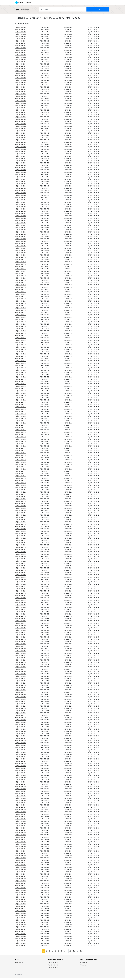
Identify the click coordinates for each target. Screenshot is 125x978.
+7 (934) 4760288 (20, 690)
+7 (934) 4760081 (20, 214)
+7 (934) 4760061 (20, 167)
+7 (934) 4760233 (20, 563)
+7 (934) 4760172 (20, 423)
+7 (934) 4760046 (20, 133)
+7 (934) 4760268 (20, 644)
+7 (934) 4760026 (20, 87)
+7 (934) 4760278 (20, 667)
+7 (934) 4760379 (20, 899)
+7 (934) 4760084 (20, 220)
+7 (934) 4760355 (20, 844)
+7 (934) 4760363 (20, 862)
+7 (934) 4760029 (20, 94)
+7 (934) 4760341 (20, 812)
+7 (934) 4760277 (20, 665)
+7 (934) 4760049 (20, 140)
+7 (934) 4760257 (20, 619)
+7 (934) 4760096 (20, 248)
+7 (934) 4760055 (20, 154)
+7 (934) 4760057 (20, 158)
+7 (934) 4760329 (20, 784)
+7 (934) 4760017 (20, 66)
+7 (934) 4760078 (20, 207)
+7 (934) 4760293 (20, 701)
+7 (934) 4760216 (20, 524)
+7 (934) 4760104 (20, 266)
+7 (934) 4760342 (20, 814)
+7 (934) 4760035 (20, 108)
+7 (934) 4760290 (20, 694)
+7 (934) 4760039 (20, 117)
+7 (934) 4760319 (20, 761)
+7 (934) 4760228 (20, 552)
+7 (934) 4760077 (20, 204)
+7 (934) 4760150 (20, 372)
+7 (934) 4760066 (20, 179)
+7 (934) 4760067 (20, 181)
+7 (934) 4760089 (20, 232)
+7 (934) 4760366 (20, 869)
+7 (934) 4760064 (20, 174)
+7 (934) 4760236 (20, 570)
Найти (97, 9)
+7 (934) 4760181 (20, 444)
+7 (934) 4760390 (20, 925)
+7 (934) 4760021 (20, 75)
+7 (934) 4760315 (20, 752)
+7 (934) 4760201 (20, 490)
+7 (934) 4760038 (20, 115)
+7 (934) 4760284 (20, 681)
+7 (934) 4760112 (20, 285)
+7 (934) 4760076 (20, 202)
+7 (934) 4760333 (20, 793)
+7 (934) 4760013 (20, 57)
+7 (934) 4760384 (20, 911)
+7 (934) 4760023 (20, 80)
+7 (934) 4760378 (20, 897)
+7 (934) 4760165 (20, 407)
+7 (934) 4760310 (20, 740)
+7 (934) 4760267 (20, 642)
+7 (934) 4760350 (20, 833)
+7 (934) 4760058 (20, 161)
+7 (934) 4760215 (20, 522)
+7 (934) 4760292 (20, 699)
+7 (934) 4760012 (20, 55)
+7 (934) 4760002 (20, 32)
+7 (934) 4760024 (20, 82)
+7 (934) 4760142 (20, 354)
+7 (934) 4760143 (20, 356)
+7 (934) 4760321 (20, 766)
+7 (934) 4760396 (20, 938)
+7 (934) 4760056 (20, 156)
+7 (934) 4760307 (20, 734)
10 (70, 951)
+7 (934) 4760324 (20, 773)
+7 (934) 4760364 (20, 865)
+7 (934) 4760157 (20, 388)
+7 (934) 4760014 (20, 59)
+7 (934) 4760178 (20, 437)
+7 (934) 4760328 (20, 782)
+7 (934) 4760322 (20, 768)
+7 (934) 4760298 (20, 713)
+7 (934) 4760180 (20, 441)
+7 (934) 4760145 (20, 361)
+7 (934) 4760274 (20, 658)
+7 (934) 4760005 (20, 39)
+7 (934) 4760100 (20, 257)
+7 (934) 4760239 (20, 577)
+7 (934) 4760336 (20, 800)
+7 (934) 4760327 (20, 780)
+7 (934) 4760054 (20, 151)
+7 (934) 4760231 (20, 559)
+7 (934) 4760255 (20, 614)
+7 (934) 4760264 (20, 635)
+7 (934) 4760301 (20, 720)
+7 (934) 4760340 (20, 810)
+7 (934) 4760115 (20, 292)
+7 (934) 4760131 (20, 329)
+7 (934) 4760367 (20, 872)
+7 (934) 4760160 (20, 395)
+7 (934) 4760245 (20, 591)
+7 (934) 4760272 (20, 653)
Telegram (83, 965)
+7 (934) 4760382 (20, 906)
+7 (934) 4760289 (20, 692)
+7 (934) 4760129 (20, 324)
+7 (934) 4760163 (20, 402)
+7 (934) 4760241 (20, 582)
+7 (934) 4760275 (20, 660)
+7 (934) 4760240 (20, 579)
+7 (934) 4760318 (20, 759)
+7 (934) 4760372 (20, 883)
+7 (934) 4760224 (20, 543)
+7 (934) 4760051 (20, 144)
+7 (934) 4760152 (20, 377)
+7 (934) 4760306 (20, 731)
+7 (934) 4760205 (20, 499)
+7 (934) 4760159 (20, 393)
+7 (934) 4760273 (20, 655)
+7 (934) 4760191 (20, 467)
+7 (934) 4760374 (20, 888)
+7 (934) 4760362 (20, 860)
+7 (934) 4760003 (20, 34)
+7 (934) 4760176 (20, 432)
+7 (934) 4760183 (20, 448)
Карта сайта (19, 962)
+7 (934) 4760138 (20, 345)
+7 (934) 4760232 (20, 561)
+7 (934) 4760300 (20, 717)
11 (74, 951)
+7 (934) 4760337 (20, 803)
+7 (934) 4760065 (20, 177)
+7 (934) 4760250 (20, 602)
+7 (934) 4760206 (20, 501)
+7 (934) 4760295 (20, 706)
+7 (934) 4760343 (20, 816)
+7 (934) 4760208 (20, 506)
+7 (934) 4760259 (20, 623)
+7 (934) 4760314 (20, 750)
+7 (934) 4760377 (20, 895)
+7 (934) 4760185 (20, 453)
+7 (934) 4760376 (20, 892)
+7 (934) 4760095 (20, 246)
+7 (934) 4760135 (20, 338)
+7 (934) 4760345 (20, 821)
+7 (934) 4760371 (20, 881)
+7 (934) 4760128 (20, 322)
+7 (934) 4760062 (20, 170)
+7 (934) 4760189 (20, 462)
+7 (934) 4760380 (20, 902)
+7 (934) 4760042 (20, 124)
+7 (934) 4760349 (20, 830)
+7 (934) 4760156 (20, 386)
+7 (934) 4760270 (20, 648)
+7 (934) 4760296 (20, 708)
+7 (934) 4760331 (20, 789)
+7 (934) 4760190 (20, 464)
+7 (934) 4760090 (20, 234)
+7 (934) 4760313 (20, 747)
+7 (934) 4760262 (20, 630)
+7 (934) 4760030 (20, 96)
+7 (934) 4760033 (20, 103)
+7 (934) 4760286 (20, 685)
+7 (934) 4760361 (20, 858)
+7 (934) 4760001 (20, 29)
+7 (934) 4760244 (20, 589)
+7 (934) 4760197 (20, 480)
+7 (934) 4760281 (20, 674)
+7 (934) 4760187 (20, 457)
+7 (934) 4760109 (20, 278)
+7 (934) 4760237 (20, 573)
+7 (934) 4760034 (20, 105)
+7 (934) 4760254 (20, 612)
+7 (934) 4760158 (20, 391)
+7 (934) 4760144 (20, 358)
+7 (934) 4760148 (20, 368)
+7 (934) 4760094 (20, 243)
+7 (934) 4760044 (20, 128)
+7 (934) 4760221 (20, 536)
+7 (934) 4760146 (20, 363)
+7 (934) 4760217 (20, 526)
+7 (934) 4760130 (20, 326)
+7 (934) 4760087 (20, 227)
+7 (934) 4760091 (20, 237)
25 (81, 951)
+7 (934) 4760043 (20, 126)
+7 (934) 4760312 (20, 745)
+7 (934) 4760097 (20, 250)
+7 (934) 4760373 (20, 885)
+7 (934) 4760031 (20, 98)
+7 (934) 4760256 (20, 616)
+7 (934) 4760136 (20, 340)
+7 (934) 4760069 (20, 186)
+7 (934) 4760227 (20, 549)
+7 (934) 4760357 (20, 849)
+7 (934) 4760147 (20, 365)
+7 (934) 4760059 (20, 163)
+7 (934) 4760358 (20, 851)
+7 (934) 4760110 (20, 280)
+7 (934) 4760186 (20, 455)
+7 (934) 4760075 (20, 200)
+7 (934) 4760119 (20, 301)
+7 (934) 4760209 (20, 508)
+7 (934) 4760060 (20, 165)
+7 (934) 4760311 (20, 743)
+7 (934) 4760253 (20, 609)
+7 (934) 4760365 (20, 867)
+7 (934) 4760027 (20, 89)
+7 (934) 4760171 (20, 421)
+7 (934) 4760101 (20, 260)
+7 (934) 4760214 (20, 520)
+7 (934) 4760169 (20, 416)
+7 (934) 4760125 (20, 315)
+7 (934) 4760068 (20, 184)
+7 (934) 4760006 (20, 41)
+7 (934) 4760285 (20, 683)
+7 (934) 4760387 (20, 918)
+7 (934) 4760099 (20, 255)
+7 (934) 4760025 (20, 85)
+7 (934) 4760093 (20, 241)
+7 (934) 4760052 (20, 147)
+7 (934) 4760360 (20, 856)
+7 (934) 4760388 (20, 920)
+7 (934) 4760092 (20, 239)
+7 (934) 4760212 (20, 515)
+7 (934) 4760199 (20, 485)
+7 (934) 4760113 (20, 287)
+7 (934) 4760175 (20, 430)
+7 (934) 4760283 (20, 678)
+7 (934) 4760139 (20, 347)
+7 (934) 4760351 (20, 835)
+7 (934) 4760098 (20, 253)
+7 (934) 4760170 (20, 418)
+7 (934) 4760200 (20, 487)
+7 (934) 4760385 (20, 913)
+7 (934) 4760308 (20, 736)
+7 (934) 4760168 (20, 414)
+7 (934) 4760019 (20, 71)
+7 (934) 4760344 (20, 819)
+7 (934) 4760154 (20, 382)
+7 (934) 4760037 (20, 112)
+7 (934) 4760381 (20, 904)
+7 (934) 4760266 (20, 639)
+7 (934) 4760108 (20, 276)
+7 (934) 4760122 (20, 308)
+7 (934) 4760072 (20, 193)
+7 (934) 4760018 (20, 69)
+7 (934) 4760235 (20, 568)
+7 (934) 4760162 (20, 400)
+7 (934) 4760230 (20, 556)
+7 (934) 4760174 (20, 428)
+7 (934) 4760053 (20, 149)
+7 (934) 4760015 (20, 62)
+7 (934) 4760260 (20, 625)
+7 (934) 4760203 (20, 494)
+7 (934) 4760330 (20, 787)
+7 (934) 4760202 (20, 492)
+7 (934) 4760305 (20, 729)
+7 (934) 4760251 (20, 605)
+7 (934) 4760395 (20, 936)
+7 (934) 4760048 (20, 138)
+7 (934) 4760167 (20, 411)
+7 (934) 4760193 (20, 471)
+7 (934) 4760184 (20, 451)
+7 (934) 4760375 (20, 890)
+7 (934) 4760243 (20, 586)
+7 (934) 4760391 (20, 927)
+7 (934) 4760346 (20, 823)
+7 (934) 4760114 (20, 289)
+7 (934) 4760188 (20, 460)
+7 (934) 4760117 (20, 296)
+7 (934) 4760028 (20, 92)
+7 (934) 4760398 (20, 943)
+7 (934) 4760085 (20, 223)
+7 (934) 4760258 (20, 621)
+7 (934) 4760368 (20, 874)
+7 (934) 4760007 (20, 43)
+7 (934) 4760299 (20, 715)
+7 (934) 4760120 (20, 303)
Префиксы (28, 2)
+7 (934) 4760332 (20, 791)
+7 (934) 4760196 (20, 478)
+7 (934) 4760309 (20, 738)
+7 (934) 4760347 (20, 826)
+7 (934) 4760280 (20, 671)
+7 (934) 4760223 (20, 540)
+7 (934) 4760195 (20, 476)
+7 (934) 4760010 (20, 50)
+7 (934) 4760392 (20, 929)
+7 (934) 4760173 (20, 425)
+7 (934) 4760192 (20, 469)
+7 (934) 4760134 (20, 335)
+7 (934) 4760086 (20, 225)
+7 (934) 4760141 (20, 352)
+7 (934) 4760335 (20, 798)
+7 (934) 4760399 (20, 945)
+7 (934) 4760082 (20, 216)
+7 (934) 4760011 (20, 52)
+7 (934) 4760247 (20, 596)
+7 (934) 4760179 (20, 439)
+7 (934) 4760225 (20, 545)
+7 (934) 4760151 (20, 375)
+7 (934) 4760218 (20, 529)
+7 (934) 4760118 (20, 299)
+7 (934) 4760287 (20, 688)
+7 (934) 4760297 (20, 711)
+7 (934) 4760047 (20, 135)
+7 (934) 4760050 (20, 142)
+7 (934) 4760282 (20, 676)
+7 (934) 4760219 (20, 531)
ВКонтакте (83, 962)
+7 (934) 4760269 (20, 646)
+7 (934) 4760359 (20, 853)
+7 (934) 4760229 (20, 554)
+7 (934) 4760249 (20, 600)
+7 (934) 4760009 (20, 48)
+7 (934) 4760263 (20, 632)
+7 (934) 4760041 (20, 121)
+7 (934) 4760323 (20, 770)
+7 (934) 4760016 (20, 64)
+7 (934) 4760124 (20, 312)
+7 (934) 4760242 (20, 584)
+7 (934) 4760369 (20, 876)
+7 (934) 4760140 (20, 349)
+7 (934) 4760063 (20, 172)
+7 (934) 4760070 (20, 188)
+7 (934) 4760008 (20, 46)
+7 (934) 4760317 (20, 757)
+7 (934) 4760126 (20, 317)
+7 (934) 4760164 (20, 405)
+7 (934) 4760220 (20, 533)
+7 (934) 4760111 (20, 283)
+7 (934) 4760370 (20, 879)
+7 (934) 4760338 (20, 805)
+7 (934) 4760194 (20, 474)
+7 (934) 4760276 (20, 662)
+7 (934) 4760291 (20, 697)
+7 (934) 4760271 (20, 651)
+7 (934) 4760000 (20, 27)
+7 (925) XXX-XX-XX (53, 962)
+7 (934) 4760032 (20, 101)
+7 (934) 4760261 (20, 628)
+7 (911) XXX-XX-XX (53, 967)
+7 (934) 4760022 (20, 78)
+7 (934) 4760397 (20, 941)
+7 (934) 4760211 (20, 513)
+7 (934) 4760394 (20, 934)
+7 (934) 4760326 (20, 777)
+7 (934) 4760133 (20, 333)
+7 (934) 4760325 (20, 775)
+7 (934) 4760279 (20, 669)
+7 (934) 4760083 (20, 218)
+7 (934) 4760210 (20, 510)
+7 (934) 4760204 (20, 497)
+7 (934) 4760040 (20, 119)
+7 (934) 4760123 (20, 310)
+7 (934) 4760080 (20, 211)
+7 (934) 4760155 (20, 384)
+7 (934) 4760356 (20, 846)
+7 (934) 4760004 (20, 36)
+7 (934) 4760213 (20, 517)
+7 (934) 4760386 (20, 915)
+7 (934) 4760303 (20, 724)
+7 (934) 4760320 (20, 764)
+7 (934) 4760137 (20, 342)
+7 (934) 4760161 (20, 398)
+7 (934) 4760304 (20, 727)
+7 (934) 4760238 (20, 575)
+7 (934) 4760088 (20, 230)
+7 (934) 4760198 (20, 483)
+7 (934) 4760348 (20, 828)
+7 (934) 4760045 (20, 131)
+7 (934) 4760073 (20, 195)
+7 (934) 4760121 (20, 306)
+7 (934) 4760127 (20, 319)
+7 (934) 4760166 (20, 409)
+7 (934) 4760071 (20, 191)
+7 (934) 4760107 (20, 273)
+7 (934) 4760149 (20, 370)
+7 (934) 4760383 (20, 908)
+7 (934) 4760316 (20, 754)
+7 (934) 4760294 (20, 704)
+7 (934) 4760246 (20, 593)
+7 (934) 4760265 (20, 637)
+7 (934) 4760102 (20, 262)
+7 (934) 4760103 (20, 264)
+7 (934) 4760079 (20, 209)
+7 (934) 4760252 (20, 607)
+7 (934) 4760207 (20, 503)
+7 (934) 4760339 (20, 807)
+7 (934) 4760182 (20, 446)
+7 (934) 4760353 (20, 839)
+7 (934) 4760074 (20, 197)
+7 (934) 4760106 (20, 271)
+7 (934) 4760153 (20, 379)
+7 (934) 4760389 (20, 922)
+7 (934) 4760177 (20, 434)
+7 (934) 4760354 (20, 842)
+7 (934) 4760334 (20, 796)
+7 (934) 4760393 (20, 931)
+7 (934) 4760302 (20, 722)
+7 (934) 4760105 (20, 269)
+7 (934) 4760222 (20, 538)
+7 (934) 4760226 (20, 547)
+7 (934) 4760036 (20, 110)
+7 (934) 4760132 (20, 331)
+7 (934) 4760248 (20, 598)
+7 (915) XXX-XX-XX (53, 965)
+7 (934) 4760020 (20, 73)
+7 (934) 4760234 (20, 566)
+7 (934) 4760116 (20, 294)
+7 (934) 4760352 (20, 837)
